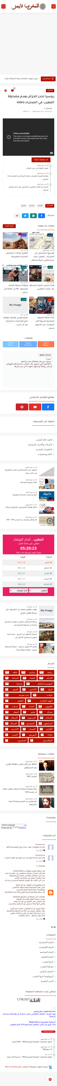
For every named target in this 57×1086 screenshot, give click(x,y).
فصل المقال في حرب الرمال (37, 168)
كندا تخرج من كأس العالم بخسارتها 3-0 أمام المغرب (33, 1025)
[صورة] (46, 471)
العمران (30, 729)
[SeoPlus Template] (50, 1067)
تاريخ (46, 689)
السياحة (12, 678)
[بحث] (3, 6)
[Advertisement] (28, 43)
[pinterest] (22, 406)
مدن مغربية (17, 695)
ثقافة (11, 672)
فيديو (24, 206)
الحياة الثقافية (47, 957)
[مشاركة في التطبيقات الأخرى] (17, 215)
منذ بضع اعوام (41, 165)
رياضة (46, 672)
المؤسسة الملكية (39, 684)
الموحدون (28, 723)
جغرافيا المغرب (46, 966)
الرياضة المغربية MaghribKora (42, 1022)
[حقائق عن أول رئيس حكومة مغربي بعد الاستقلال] (46, 765)
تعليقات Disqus (10, 344)
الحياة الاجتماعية (46, 942)
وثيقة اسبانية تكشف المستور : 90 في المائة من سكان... (16, 289)
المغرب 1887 (32, 777)
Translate (22, 828)
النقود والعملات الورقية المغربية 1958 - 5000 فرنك (32, 1042)
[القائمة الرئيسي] (53, 6)
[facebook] (48, 406)
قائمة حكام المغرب (44, 439)
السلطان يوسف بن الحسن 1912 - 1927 (21, 520)
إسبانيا (14, 684)
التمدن (12, 735)
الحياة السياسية (46, 952)
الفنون (12, 689)
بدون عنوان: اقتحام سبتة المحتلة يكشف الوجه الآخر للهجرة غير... (20, 79)
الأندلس (30, 689)
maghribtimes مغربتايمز (45, 1012)
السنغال (11, 723)
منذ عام (23, 250)
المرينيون (29, 718)
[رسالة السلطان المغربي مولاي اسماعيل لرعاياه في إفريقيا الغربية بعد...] (46, 623)
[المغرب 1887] (46, 778)
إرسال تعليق (45, 355)
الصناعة (46, 718)
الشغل (12, 712)
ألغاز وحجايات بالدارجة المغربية (25, 495)
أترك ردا (39, 850)
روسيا (31, 206)
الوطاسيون (41, 740)
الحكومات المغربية (44, 449)
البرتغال (12, 718)
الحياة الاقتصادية (46, 947)
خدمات (12, 706)
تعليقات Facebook (28, 344)
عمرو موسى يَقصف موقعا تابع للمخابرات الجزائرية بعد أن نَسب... (15, 321)
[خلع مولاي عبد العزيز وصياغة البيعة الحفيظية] (46, 803)
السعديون (16, 740)
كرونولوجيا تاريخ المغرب (43, 976)
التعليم (14, 701)
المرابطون (45, 723)
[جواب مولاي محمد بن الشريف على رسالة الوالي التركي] (46, 611)
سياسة (28, 672)
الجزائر (50, 90)
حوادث (43, 695)
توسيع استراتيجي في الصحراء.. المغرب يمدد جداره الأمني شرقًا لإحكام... (42, 256)
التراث (28, 706)
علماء (47, 735)
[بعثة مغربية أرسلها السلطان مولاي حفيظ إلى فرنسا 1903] (46, 790)
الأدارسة (12, 729)
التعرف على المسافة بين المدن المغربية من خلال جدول (21, 471)
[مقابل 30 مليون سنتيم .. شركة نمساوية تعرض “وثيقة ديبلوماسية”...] (46, 648)
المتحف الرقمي (46, 971)
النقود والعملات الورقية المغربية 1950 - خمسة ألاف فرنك (29, 1057)
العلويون (45, 706)
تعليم (29, 712)
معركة (46, 712)
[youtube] (35, 406)
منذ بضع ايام (31, 607)
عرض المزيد (9, 226)
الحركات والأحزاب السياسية (40, 444)
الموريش (30, 735)
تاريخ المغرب (47, 962)
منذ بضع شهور (47, 250)
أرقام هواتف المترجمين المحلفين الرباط (21, 507)
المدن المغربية (47, 981)
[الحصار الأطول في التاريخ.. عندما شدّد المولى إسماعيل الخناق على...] (46, 635)
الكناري (46, 729)
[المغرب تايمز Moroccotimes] (28, 6)
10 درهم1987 (47, 1050)
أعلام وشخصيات (45, 454)
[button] (41, 215)
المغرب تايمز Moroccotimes (16, 1067)
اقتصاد (29, 678)
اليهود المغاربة (40, 701)
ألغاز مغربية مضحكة (28, 483)
